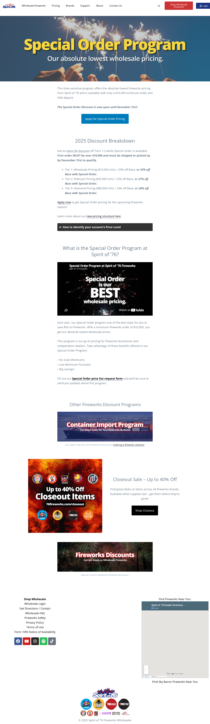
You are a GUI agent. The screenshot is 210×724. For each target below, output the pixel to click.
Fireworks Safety (35, 618)
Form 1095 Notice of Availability (34, 632)
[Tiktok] (52, 641)
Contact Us (122, 5)
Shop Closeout (144, 510)
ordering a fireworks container (129, 444)
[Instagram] (35, 641)
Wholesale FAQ (35, 613)
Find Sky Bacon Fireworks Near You (175, 682)
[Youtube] (26, 641)
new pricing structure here (104, 216)
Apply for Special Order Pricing (105, 119)
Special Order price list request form (97, 378)
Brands (73, 5)
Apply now (64, 202)
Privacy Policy (35, 622)
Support (89, 5)
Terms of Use (35, 627)
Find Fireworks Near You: (175, 599)
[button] (35, 5)
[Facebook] (18, 641)
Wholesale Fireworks (34, 5)
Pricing (57, 5)
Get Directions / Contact (35, 608)
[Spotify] (43, 641)
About (105, 5)
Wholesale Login (35, 604)
